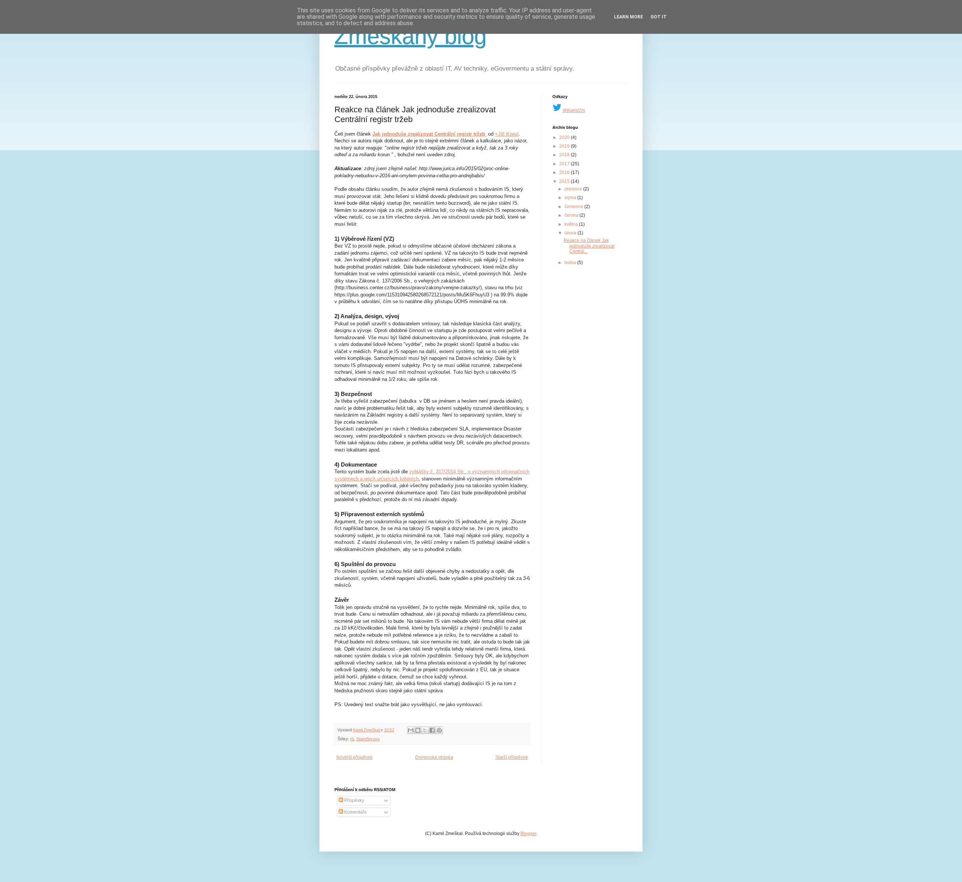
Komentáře (355, 812)
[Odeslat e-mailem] (410, 730)
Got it (658, 17)
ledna (570, 262)
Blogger (528, 833)
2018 (565, 154)
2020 (565, 137)
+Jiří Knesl (507, 134)
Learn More (628, 17)
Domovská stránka (434, 757)
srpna (570, 197)
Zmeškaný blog (410, 36)
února (571, 233)
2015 (565, 181)
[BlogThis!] (418, 730)
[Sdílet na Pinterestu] (439, 730)
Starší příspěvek (511, 757)
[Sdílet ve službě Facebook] (432, 730)
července (574, 206)
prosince (573, 189)
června (571, 215)
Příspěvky (353, 800)
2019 (565, 146)
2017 (565, 163)
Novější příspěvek (354, 757)
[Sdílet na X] (425, 730)
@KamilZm (574, 110)
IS (352, 739)
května (571, 224)
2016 (565, 172)
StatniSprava (368, 739)
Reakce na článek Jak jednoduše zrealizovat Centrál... (589, 246)
